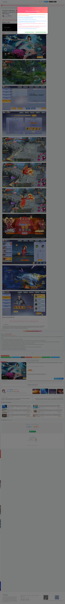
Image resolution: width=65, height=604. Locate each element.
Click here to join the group (29, 32)
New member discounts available (41, 32)
